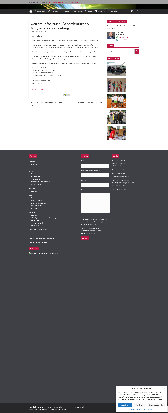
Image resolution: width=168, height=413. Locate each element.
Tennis (31, 171)
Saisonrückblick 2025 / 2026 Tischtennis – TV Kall (63, 2)
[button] (164, 388)
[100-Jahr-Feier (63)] (117, 79)
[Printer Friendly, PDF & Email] (66, 95)
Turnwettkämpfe (36, 206)
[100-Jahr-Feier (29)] (117, 111)
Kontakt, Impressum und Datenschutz (141, 409)
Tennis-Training (36, 184)
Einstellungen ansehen (156, 405)
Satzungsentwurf (38, 89)
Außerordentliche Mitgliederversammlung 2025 (46, 103)
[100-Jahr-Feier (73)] (117, 127)
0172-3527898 (123, 40)
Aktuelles (34, 164)
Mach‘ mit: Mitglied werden (38, 242)
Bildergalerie (35, 208)
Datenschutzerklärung (88, 233)
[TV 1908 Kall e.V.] (31, 11)
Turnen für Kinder (36, 200)
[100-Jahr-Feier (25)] (117, 63)
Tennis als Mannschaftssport (40, 182)
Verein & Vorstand (37, 223)
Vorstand (32, 212)
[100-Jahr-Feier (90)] (117, 95)
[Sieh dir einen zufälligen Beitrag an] (137, 11)
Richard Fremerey (45, 32)
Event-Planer (33, 234)
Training (33, 167)
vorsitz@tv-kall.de (124, 37)
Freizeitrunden (35, 179)
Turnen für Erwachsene (38, 203)
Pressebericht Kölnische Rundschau (88, 102)
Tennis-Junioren (36, 176)
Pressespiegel (35, 220)
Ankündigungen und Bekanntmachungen (44, 218)
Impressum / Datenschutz (120, 189)
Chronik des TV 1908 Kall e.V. (38, 230)
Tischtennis (32, 188)
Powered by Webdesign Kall (75, 407)
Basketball (32, 162)
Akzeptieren (125, 405)
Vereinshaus (35, 226)
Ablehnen (139, 405)
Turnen (31, 195)
